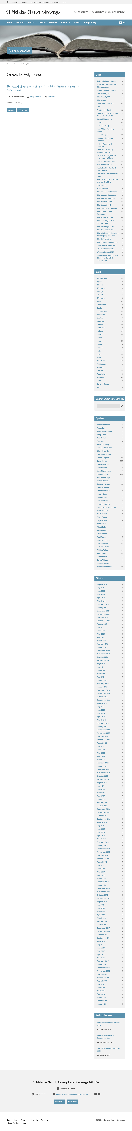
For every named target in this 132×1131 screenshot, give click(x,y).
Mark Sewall (102, 514)
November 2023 (103, 693)
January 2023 (102, 726)
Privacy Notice (13, 1123)
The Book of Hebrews (106, 198)
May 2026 (101, 594)
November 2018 (103, 892)
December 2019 (103, 849)
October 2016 (102, 974)
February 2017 (102, 961)
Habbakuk (101, 328)
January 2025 (102, 647)
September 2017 (103, 938)
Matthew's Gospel (104, 164)
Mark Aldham (102, 510)
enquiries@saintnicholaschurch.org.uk (72, 1094)
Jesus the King (103, 126)
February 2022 (102, 763)
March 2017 (101, 958)
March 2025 (101, 640)
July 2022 (100, 746)
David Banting (103, 464)
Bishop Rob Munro (104, 448)
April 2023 (101, 716)
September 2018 (103, 898)
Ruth (99, 381)
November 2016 (103, 971)
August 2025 (102, 624)
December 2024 (103, 650)
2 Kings (100, 291)
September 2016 (103, 977)
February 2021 (102, 802)
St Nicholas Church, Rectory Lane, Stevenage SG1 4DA (66, 1082)
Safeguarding (90, 22)
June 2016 (101, 987)
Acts (99, 301)
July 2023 (100, 707)
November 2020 (103, 812)
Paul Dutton (102, 534)
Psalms (100, 371)
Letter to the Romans (106, 161)
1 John (99, 281)
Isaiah (99, 122)
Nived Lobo (101, 527)
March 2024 (101, 680)
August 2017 (102, 941)
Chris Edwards (103, 451)
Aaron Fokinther (103, 424)
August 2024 (102, 664)
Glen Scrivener (103, 487)
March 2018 (101, 918)
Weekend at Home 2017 (107, 245)
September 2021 (103, 779)
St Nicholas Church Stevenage (33, 12)
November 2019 (103, 852)
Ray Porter (101, 553)
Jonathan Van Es (103, 504)
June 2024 (101, 670)
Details (11, 110)
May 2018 (101, 911)
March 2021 (101, 799)
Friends (77, 22)
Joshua (100, 347)
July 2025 (100, 627)
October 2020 (102, 816)
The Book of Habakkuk (106, 195)
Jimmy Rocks (102, 494)
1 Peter (100, 285)
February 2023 (102, 723)
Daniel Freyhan (103, 458)
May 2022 (101, 753)
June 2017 (101, 948)
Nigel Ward (101, 524)
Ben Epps (100, 441)
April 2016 (101, 994)
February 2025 (102, 644)
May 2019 (101, 872)
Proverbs (100, 367)
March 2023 (101, 720)
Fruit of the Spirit (104, 110)
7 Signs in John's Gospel (106, 81)
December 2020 (103, 809)
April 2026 (101, 598)
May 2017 (101, 951)
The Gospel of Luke (105, 217)
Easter (99, 107)
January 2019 (102, 885)
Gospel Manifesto (104, 119)
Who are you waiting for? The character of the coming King (107, 258)
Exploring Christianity (51, 2)
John (99, 341)
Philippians (101, 364)
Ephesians (101, 314)
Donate (64, 2)
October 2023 (102, 697)
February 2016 (102, 1001)
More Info (59, 1101)
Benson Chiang (103, 444)
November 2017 (103, 931)
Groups (42, 22)
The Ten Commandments (107, 242)
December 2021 (103, 769)
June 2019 (101, 868)
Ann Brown (101, 438)
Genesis (51, 96)
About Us (20, 22)
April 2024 (101, 677)
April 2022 (101, 756)
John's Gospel (102, 135)
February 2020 (102, 842)
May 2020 (101, 832)
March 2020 (101, 839)
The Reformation (104, 239)
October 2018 (102, 895)
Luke (99, 354)
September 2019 (103, 859)
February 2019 (102, 882)
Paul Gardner (104, 547)
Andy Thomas (28, 64)
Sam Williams (102, 560)
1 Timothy (101, 288)
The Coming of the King (107, 208)
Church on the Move (105, 103)
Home (9, 22)
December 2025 (103, 611)
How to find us (35, 2)
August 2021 (102, 783)
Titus (99, 387)
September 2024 (103, 660)
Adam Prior (101, 428)
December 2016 (103, 968)
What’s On (65, 22)
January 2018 (102, 925)
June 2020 (101, 829)
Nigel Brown (102, 520)
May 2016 (101, 991)
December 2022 (103, 730)
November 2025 (103, 614)
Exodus (100, 318)
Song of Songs (103, 384)
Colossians (101, 305)
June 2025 (101, 631)
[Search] (121, 406)
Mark (99, 357)
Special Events (103, 188)
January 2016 (102, 1004)
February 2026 (102, 604)
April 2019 (101, 875)
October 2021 (102, 776)
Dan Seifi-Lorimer (104, 454)
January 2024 (102, 687)
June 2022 (101, 749)
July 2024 (100, 667)
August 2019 (102, 862)
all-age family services (106, 90)
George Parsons (103, 484)
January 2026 (102, 607)
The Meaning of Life (105, 226)
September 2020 (103, 819)
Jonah (99, 344)
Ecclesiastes (102, 311)
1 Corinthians (102, 278)
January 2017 (102, 964)
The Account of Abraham (107, 192)
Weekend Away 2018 (105, 252)
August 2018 (102, 901)
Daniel (99, 308)
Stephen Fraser (103, 563)
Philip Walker (102, 550)
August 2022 (102, 743)
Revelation (101, 185)
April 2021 (101, 796)
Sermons (53, 22)
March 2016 (101, 997)
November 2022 (103, 733)
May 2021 (101, 792)
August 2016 (102, 981)
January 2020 (102, 845)
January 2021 (102, 806)
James (99, 338)
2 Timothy (101, 298)
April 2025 (101, 637)
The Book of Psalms (105, 202)
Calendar (15, 2)
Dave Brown (102, 461)
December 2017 (103, 928)
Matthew (101, 361)
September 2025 (103, 621)
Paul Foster (101, 537)
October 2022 (102, 736)
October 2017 (102, 935)
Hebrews (100, 331)
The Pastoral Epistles (105, 230)
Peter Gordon (102, 543)
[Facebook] (120, 22)
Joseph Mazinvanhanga (106, 507)
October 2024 (102, 657)
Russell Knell (102, 557)
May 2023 (101, 713)
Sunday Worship (21, 1120)
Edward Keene (103, 474)
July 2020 (100, 825)
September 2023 (103, 700)
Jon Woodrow (102, 500)
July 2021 (100, 786)
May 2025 (101, 634)
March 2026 (101, 601)
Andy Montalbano (104, 431)
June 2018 (101, 908)
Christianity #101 (104, 93)
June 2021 (101, 789)
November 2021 (103, 773)
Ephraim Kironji (103, 477)
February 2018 (102, 921)
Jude (99, 351)
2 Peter (100, 295)
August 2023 (102, 703)
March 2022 (101, 759)
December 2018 (103, 888)
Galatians (101, 321)
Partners (44, 1120)
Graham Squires (103, 491)
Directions (72, 1101)
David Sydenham (104, 471)
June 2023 (101, 710)
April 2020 (101, 835)
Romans (100, 377)
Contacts (24, 2)
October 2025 (102, 617)
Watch (24, 110)
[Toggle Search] (7, 2)
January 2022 (102, 766)
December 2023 (103, 690)
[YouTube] (124, 22)
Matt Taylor (102, 517)
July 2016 (100, 984)
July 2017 (100, 944)
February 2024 (102, 683)
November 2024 (103, 654)
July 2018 (100, 905)
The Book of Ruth (104, 205)
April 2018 (101, 915)
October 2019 (102, 855)
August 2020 (102, 822)
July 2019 (100, 865)
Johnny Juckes (102, 497)
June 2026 (101, 591)
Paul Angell (101, 530)
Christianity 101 (103, 97)
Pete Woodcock (103, 540)
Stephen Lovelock (104, 566)
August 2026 (102, 584)
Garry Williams (103, 481)
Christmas (101, 100)
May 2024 (101, 674)
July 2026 (100, 588)
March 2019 (101, 878)
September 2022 (103, 740)
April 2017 (101, 954)
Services (31, 22)
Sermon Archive (19, 50)
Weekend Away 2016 (105, 249)
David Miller (102, 467)
